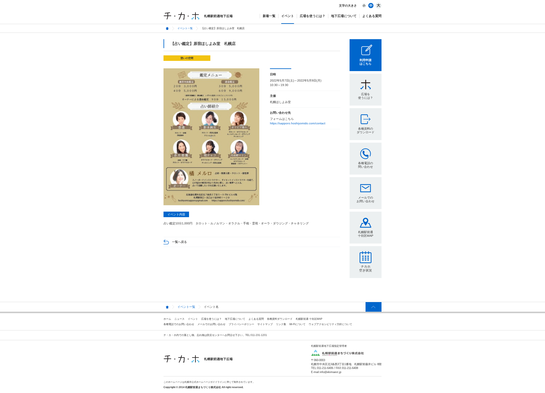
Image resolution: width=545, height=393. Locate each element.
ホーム (167, 318)
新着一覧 (269, 16)
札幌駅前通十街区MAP (365, 233)
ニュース (179, 318)
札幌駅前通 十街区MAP (309, 318)
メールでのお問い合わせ (365, 199)
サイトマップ (265, 324)
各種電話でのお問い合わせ (179, 324)
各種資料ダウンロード (280, 318)
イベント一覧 (185, 28)
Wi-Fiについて (297, 324)
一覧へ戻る (179, 242)
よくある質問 (372, 16)
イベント (287, 16)
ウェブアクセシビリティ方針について (330, 324)
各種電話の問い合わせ (365, 164)
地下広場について (344, 16)
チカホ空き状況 (365, 268)
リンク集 (281, 324)
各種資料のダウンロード (365, 130)
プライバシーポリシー (241, 324)
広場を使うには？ (312, 16)
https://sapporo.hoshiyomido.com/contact (297, 123)
